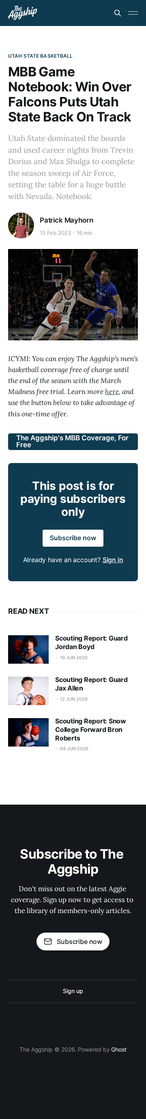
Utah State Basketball (40, 56)
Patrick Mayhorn (66, 220)
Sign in (113, 560)
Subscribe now (73, 538)
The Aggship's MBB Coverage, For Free (72, 441)
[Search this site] (118, 13)
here (112, 391)
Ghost (119, 1049)
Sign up (73, 990)
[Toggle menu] (133, 13)
